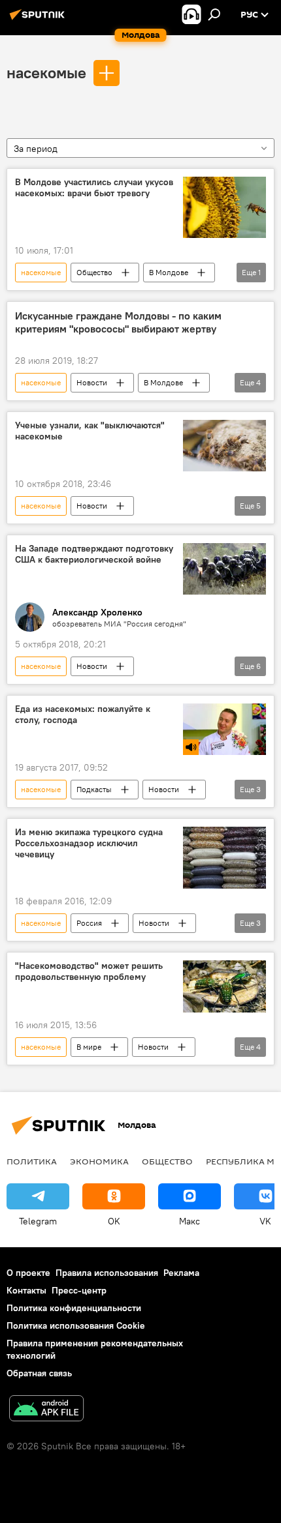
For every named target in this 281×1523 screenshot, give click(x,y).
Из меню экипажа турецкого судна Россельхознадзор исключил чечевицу (89, 843)
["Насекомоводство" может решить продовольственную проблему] (224, 986)
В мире (88, 1047)
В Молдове (168, 272)
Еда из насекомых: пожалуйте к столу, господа (82, 714)
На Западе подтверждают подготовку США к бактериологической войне (94, 554)
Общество (94, 272)
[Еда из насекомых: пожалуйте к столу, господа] (224, 729)
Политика (32, 1161)
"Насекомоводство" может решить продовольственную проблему (89, 971)
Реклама (181, 1273)
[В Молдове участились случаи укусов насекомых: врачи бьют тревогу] (224, 208)
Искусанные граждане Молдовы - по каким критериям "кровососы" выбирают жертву (118, 322)
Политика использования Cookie (76, 1325)
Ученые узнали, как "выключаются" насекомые (90, 431)
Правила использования (107, 1273)
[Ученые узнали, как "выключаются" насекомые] (224, 445)
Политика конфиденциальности (74, 1308)
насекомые (46, 72)
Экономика (99, 1161)
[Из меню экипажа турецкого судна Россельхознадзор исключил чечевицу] (224, 858)
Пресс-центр (79, 1290)
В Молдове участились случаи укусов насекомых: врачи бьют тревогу (94, 188)
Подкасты (94, 789)
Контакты (26, 1290)
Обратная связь (39, 1373)
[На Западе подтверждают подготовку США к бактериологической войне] (224, 569)
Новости (91, 382)
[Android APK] (46, 1410)
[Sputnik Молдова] (39, 19)
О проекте (28, 1273)
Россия (89, 923)
